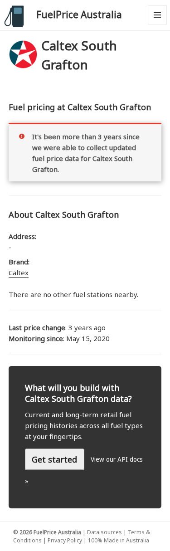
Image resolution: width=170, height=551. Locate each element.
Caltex (19, 272)
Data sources (104, 532)
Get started (54, 459)
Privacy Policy (65, 540)
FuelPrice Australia (79, 14)
